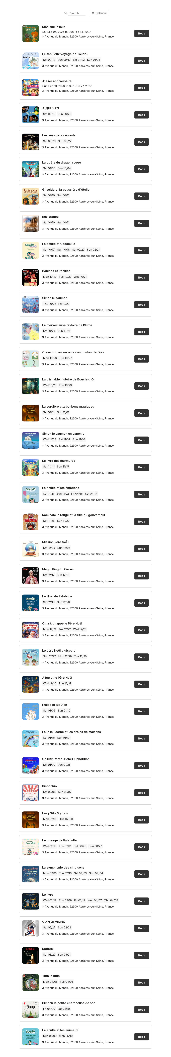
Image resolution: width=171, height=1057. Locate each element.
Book (141, 33)
